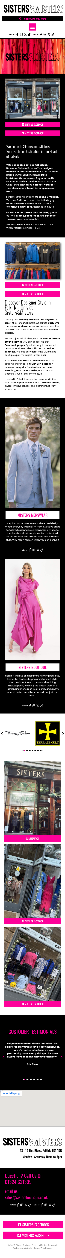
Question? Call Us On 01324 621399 (24, 1178)
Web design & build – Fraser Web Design (32, 1248)
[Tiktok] (29, 34)
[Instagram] (21, 34)
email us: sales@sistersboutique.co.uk (26, 1194)
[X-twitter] (25, 34)
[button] (32, 27)
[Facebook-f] (17, 34)
